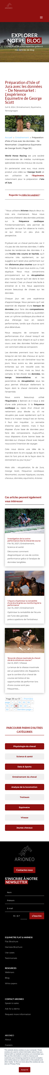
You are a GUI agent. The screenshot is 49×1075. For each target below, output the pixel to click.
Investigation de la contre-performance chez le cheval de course (24, 539)
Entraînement (23, 107)
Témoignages (11, 111)
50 (7, 709)
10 (20, 702)
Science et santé (15, 547)
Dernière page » (25, 709)
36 (7, 706)
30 (28, 702)
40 (25, 706)
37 (11, 706)
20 (24, 702)
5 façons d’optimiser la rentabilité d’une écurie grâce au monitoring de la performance (24, 602)
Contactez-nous (24, 869)
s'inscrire (37, 915)
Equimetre (36, 107)
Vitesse (23, 663)
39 (20, 706)
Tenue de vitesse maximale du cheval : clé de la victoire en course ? (24, 659)
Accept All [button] (24, 1070)
